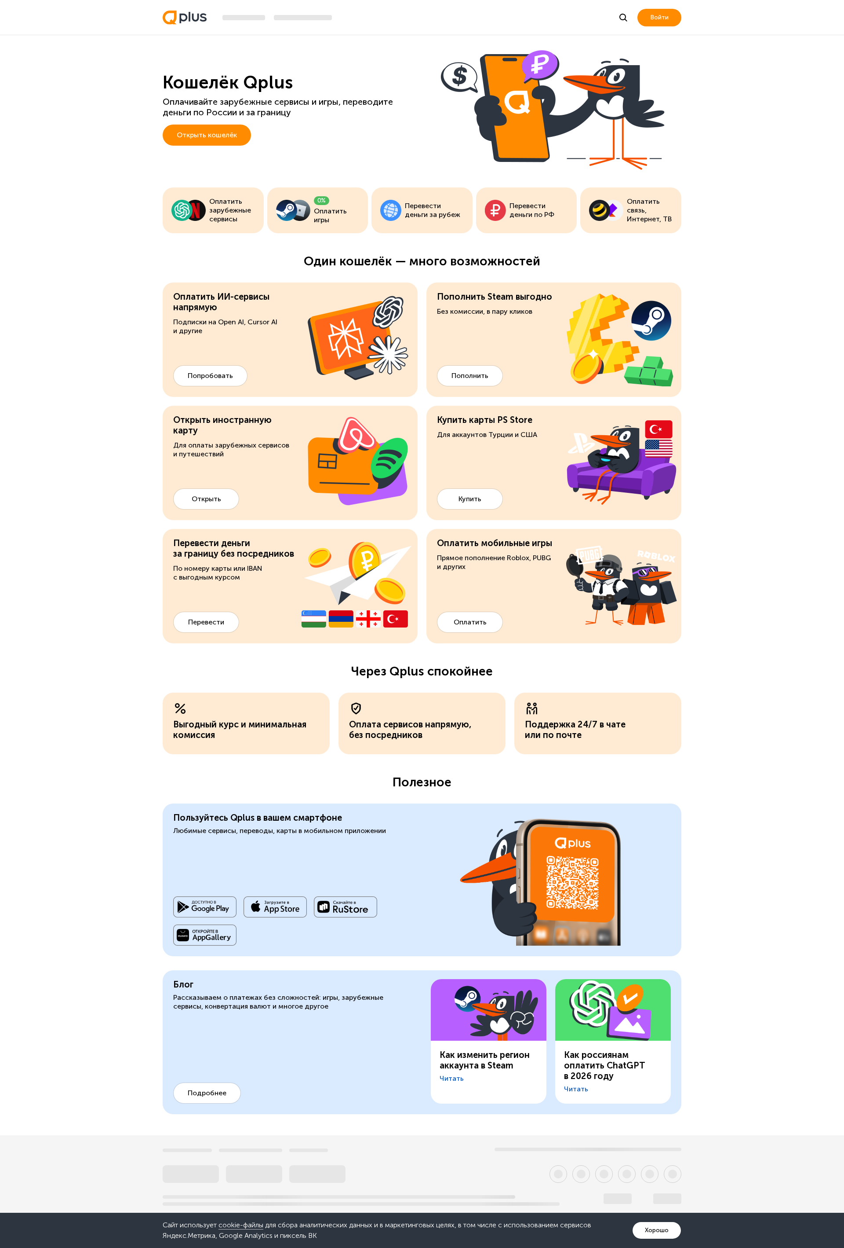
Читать (452, 1078)
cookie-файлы (240, 1225)
